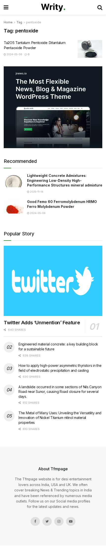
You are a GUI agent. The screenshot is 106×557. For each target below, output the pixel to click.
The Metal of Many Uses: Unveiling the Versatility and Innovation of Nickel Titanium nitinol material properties (59, 418)
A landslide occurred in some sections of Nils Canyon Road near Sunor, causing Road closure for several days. (59, 392)
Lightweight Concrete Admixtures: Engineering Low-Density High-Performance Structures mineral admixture (64, 180)
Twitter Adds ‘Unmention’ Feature (42, 323)
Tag (19, 22)
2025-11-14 (36, 191)
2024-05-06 (14, 54)
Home (8, 22)
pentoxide (33, 22)
